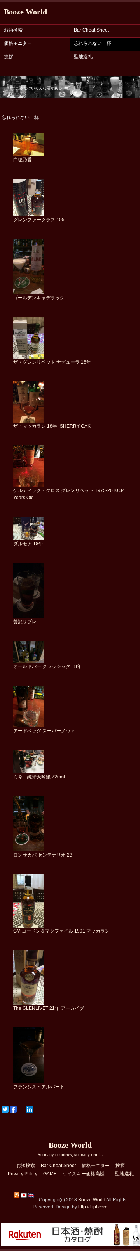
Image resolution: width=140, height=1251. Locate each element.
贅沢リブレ (25, 621)
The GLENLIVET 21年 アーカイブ (48, 1008)
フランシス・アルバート (39, 1086)
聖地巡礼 (83, 56)
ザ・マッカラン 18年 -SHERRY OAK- (52, 426)
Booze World (25, 11)
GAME (50, 1173)
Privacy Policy (22, 1173)
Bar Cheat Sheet (91, 30)
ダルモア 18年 (28, 543)
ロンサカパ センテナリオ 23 (42, 855)
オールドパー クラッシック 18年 (47, 666)
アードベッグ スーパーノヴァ (44, 731)
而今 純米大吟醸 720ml (39, 777)
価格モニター (18, 43)
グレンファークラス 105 (39, 219)
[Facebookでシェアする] (13, 1109)
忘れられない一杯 (92, 43)
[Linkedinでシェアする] (29, 1109)
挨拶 (8, 56)
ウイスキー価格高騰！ (86, 1173)
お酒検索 (13, 30)
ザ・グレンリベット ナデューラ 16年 (52, 362)
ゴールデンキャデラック (39, 297)
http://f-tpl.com (92, 1207)
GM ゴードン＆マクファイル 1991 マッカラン (61, 931)
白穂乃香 (22, 159)
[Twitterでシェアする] (5, 1109)
